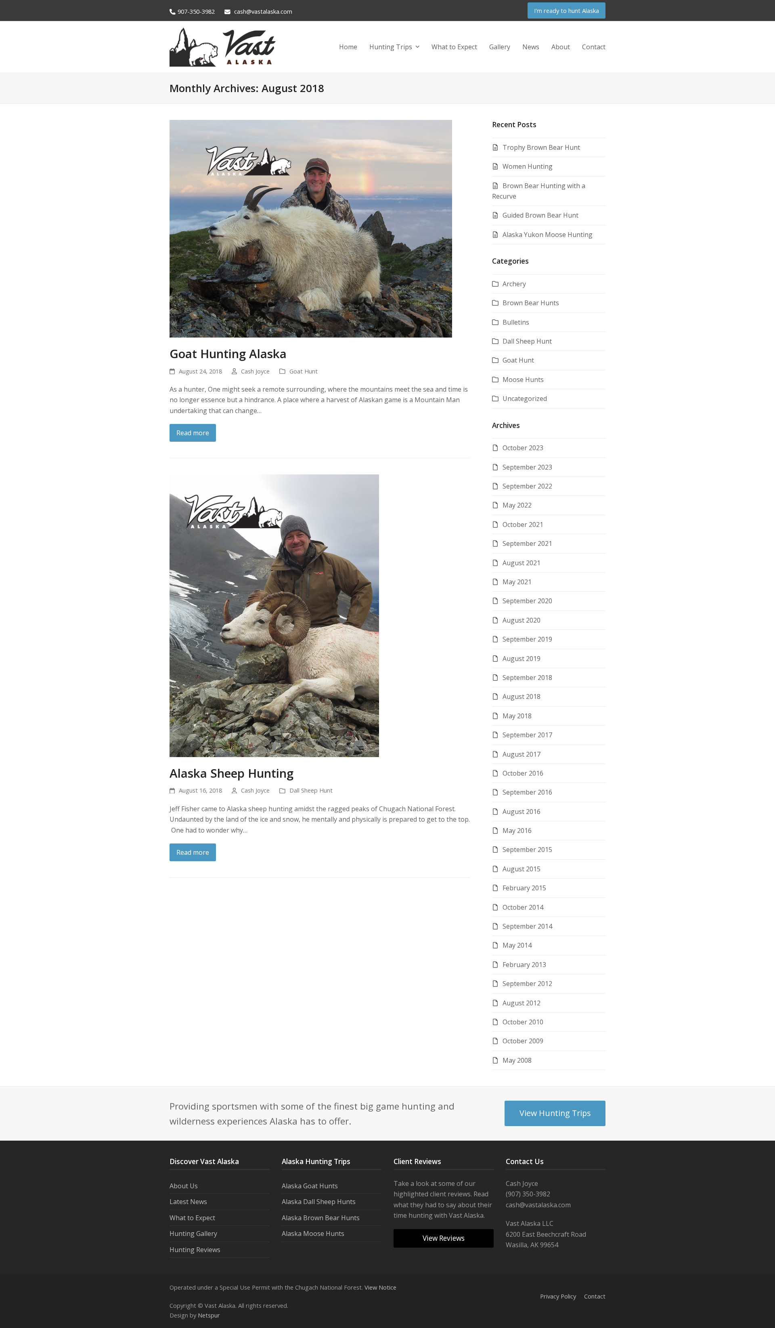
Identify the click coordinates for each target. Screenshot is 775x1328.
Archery (514, 283)
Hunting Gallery (193, 1233)
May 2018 (517, 715)
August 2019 (521, 658)
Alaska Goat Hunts (310, 1185)
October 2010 (523, 1022)
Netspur (209, 1315)
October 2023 (523, 447)
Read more (192, 432)
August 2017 (521, 754)
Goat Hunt (303, 371)
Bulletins (516, 322)
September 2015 (527, 849)
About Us (184, 1185)
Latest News (188, 1201)
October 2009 (523, 1040)
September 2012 (527, 983)
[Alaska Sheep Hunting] (274, 615)
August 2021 (521, 562)
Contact (594, 1296)
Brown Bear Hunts (531, 302)
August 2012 (521, 1003)
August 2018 (521, 696)
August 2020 (521, 620)
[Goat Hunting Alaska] (311, 228)
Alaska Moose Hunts (313, 1233)
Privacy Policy (558, 1296)
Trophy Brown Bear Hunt (541, 147)
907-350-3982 (196, 11)
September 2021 (527, 543)
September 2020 (527, 600)
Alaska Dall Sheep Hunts (319, 1201)
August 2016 (521, 811)
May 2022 (517, 505)
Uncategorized (525, 398)
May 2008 (517, 1060)
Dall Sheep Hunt (311, 790)
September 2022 (527, 486)
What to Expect (192, 1217)
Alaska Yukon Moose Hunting (548, 234)
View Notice (380, 1287)
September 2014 (527, 926)
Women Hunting (528, 166)
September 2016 (527, 792)
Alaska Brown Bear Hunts (321, 1217)
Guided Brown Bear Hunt (540, 215)
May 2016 (517, 830)
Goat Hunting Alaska (228, 353)
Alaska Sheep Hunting (231, 773)
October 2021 (523, 524)
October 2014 (523, 907)
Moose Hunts (523, 379)
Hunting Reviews (195, 1249)
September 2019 (527, 639)
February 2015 (524, 887)
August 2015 (521, 868)
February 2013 (524, 964)
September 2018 (527, 677)
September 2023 (527, 467)
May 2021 (517, 581)
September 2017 (527, 734)
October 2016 (523, 773)
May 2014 (517, 945)
